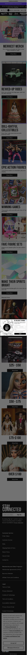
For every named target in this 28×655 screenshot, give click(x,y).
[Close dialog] (25, 320)
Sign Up (20, 333)
